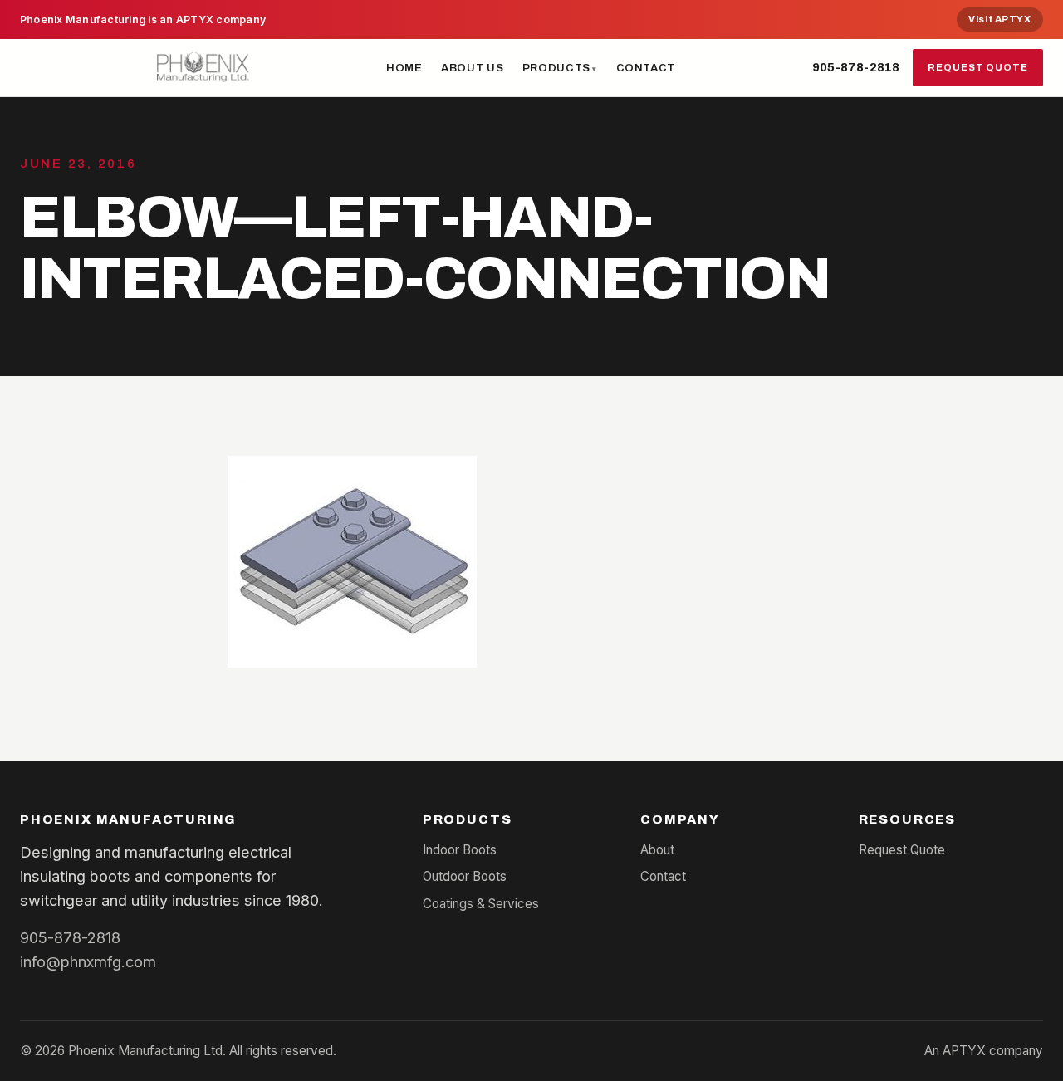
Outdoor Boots (465, 876)
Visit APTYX (999, 19)
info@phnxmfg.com (88, 961)
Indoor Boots (460, 850)
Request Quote (978, 67)
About (657, 850)
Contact (646, 67)
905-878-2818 (855, 67)
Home (404, 67)
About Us (472, 67)
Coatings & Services (481, 904)
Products (556, 67)
